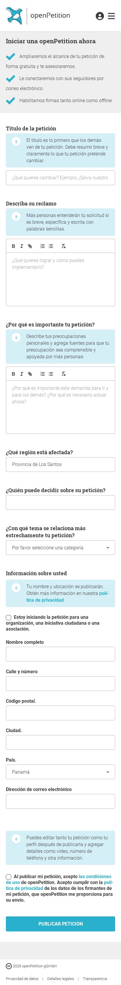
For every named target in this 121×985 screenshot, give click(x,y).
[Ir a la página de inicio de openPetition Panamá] (38, 15)
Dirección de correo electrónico (39, 789)
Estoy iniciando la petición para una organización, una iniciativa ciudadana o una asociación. (53, 623)
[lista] (51, 246)
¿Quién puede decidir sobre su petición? (55, 490)
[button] (100, 16)
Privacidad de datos (22, 978)
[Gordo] (13, 246)
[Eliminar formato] (63, 246)
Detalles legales (61, 978)
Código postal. (21, 701)
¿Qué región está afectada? (39, 452)
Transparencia (95, 978)
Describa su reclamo (57, 216)
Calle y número (22, 671)
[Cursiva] (22, 246)
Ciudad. (14, 730)
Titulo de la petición (57, 144)
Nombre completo (25, 642)
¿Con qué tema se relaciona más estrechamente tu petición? (45, 532)
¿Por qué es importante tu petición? (57, 340)
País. (11, 760)
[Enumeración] (42, 246)
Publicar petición (60, 924)
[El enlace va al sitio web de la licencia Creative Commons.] (9, 966)
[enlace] (30, 246)
